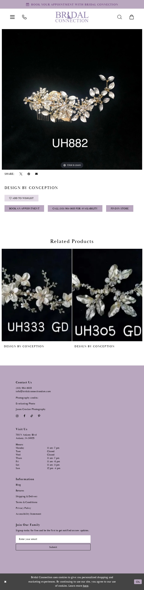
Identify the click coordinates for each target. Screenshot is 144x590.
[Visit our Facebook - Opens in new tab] (24, 416)
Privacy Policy (23, 508)
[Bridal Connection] (72, 17)
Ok (138, 581)
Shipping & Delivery (27, 496)
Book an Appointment (24, 208)
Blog (18, 484)
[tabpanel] (72, 99)
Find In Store (120, 208)
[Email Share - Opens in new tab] (36, 173)
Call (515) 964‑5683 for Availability (75, 208)
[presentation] (37, 295)
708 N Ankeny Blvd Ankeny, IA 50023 (26, 436)
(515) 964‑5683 (24, 388)
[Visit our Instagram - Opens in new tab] (17, 416)
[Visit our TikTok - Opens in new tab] (32, 416)
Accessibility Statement (28, 514)
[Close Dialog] (5, 581)
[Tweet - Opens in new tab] (20, 174)
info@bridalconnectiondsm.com (33, 391)
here (85, 586)
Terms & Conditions (26, 502)
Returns (20, 490)
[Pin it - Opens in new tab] (28, 174)
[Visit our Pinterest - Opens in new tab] (39, 416)
